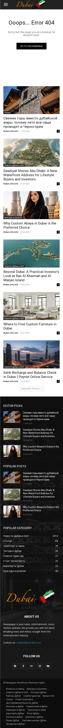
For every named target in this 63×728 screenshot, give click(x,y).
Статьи (7, 112)
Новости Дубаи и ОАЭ (14, 165)
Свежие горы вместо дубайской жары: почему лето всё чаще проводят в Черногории (30, 122)
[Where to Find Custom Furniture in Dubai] (31, 306)
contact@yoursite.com (28, 642)
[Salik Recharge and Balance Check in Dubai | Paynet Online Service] (31, 354)
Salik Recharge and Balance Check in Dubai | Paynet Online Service (29, 375)
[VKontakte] (48, 666)
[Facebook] (23, 666)
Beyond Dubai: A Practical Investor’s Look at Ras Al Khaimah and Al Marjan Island (31, 276)
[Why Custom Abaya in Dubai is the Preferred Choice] (31, 205)
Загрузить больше (30, 388)
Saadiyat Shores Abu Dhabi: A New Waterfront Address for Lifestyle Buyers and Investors (30, 175)
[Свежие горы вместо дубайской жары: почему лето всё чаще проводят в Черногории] (31, 100)
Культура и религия (13, 217)
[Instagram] (39, 666)
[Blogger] (15, 666)
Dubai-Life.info (10, 131)
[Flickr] (31, 666)
